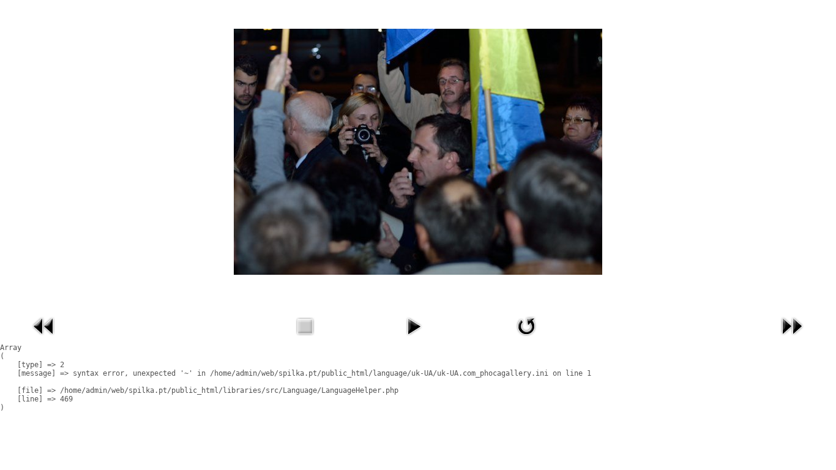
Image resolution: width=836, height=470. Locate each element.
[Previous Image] (44, 338)
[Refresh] (526, 338)
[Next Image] (792, 338)
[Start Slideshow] (413, 338)
